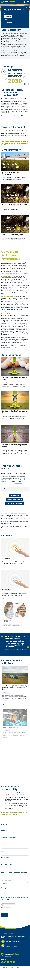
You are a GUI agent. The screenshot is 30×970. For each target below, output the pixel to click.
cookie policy (18, 483)
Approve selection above (14, 499)
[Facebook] (5, 962)
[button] (24, 2)
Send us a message (11, 946)
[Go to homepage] (8, 2)
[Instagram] (14, 962)
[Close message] (27, 8)
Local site (8, 16)
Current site (9, 22)
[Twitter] (2, 962)
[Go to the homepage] (10, 955)
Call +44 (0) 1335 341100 (13, 942)
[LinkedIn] (8, 962)
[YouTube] (11, 962)
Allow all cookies (14, 495)
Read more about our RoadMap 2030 (12, 116)
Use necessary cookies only (15, 503)
